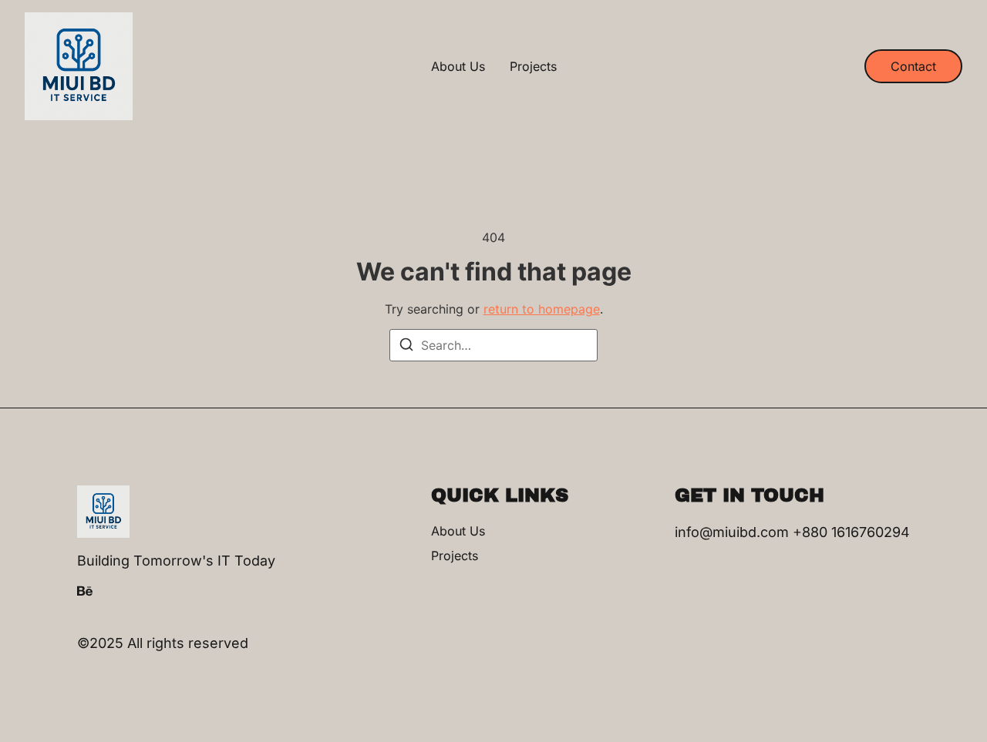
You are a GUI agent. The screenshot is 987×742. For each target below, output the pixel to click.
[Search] (406, 347)
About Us (458, 66)
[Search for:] (493, 345)
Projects (533, 66)
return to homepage (541, 309)
